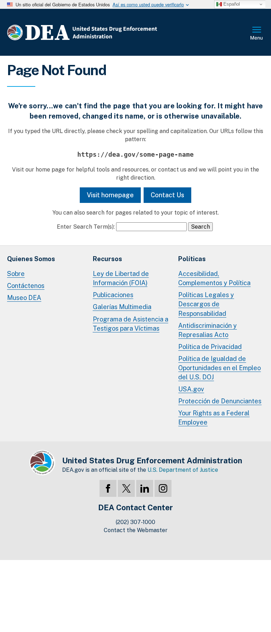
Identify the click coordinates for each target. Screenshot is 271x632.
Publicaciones (113, 295)
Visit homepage (110, 195)
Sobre (16, 273)
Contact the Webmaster (136, 530)
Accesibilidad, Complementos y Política (214, 278)
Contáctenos (25, 285)
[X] (126, 488)
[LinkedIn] (144, 488)
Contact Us (167, 195)
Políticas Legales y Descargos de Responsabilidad (206, 304)
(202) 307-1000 (135, 522)
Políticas (192, 259)
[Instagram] (163, 488)
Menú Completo (257, 34)
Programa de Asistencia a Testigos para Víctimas (130, 323)
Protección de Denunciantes (219, 401)
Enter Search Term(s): (86, 226)
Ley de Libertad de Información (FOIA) (121, 278)
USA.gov (191, 389)
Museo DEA (24, 297)
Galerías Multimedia (122, 307)
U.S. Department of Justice (182, 470)
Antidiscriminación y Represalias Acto (207, 330)
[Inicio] (103, 32)
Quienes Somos (31, 259)
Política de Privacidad (210, 346)
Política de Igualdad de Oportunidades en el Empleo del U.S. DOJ (219, 368)
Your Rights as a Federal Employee (213, 417)
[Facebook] (108, 488)
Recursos (107, 259)
